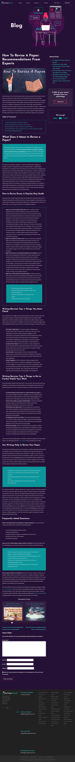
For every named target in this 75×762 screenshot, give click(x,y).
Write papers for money (42, 699)
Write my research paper (43, 718)
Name (4, 660)
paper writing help (38, 593)
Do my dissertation (55, 715)
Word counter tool (43, 692)
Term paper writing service (54, 701)
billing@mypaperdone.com (28, 752)
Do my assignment (66, 697)
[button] (12, 622)
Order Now (67, 2)
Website (4, 668)
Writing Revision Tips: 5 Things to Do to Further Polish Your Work (24, 128)
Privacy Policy (41, 756)
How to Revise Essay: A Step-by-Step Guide (18, 124)
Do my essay (67, 694)
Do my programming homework (67, 707)
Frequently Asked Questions (14, 131)
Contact (46, 2)
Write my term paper (54, 706)
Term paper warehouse (41, 703)
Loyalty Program (33, 756)
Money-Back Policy (49, 756)
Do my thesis (54, 721)
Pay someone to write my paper (42, 722)
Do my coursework (55, 719)
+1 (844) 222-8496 (25, 694)
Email (4, 664)
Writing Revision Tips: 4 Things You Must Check (19, 126)
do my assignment (7, 589)
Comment (5, 640)
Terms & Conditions (25, 756)
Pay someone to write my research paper (68, 721)
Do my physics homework (67, 701)
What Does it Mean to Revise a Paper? (16, 122)
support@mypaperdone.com (28, 733)
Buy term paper (42, 707)
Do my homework (68, 692)
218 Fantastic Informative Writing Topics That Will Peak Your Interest (61, 66)
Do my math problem (67, 716)
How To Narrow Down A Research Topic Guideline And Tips (61, 81)
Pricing (28, 2)
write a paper (22, 440)
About (20, 2)
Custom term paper (42, 714)
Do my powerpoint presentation (68, 712)
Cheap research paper (42, 710)
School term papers (41, 695)
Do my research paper (55, 724)
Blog (16, 26)
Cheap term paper (55, 709)
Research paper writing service (55, 697)
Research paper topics (55, 693)
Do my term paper (55, 717)
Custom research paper (55, 712)
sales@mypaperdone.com (28, 714)
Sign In (58, 2)
